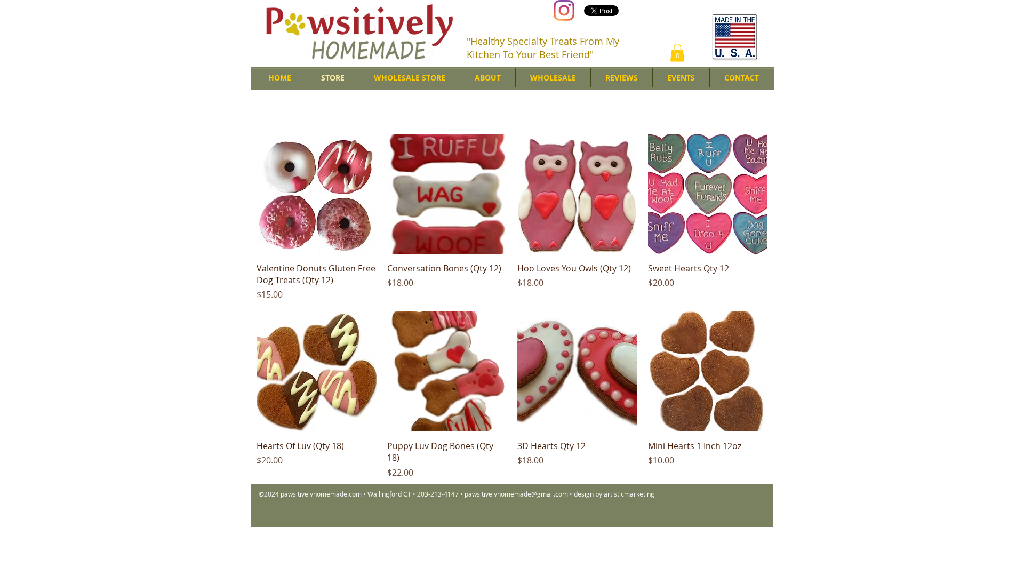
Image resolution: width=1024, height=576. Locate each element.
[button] (677, 52)
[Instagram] (564, 10)
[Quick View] (317, 194)
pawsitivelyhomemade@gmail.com (516, 494)
